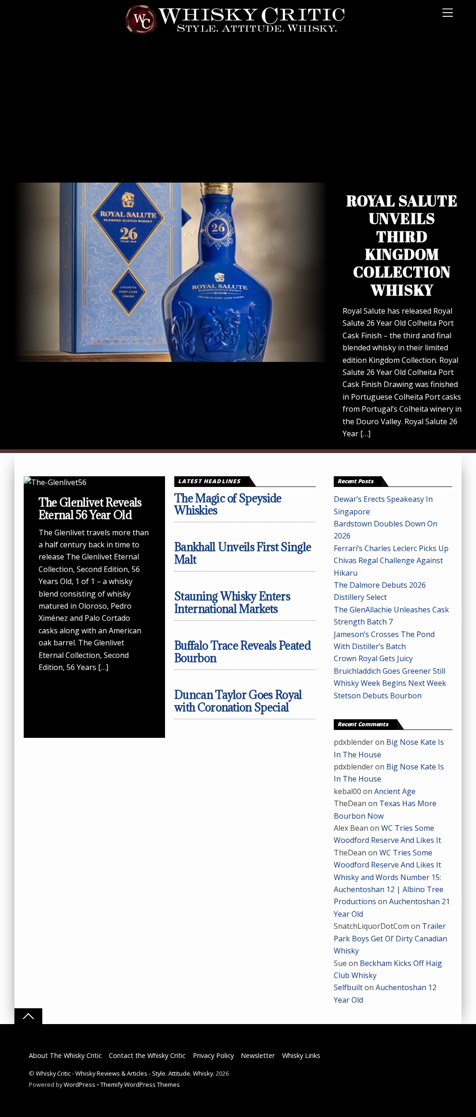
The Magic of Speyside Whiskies (228, 504)
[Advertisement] (238, 113)
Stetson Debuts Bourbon (378, 695)
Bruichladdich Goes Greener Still (389, 671)
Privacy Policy (213, 1055)
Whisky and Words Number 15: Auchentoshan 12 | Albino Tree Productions (388, 889)
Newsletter (258, 1055)
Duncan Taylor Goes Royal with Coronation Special (238, 701)
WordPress (79, 1084)
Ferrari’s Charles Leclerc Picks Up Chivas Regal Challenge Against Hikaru (391, 560)
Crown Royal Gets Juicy (373, 658)
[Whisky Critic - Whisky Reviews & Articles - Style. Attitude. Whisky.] (235, 33)
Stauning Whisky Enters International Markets (232, 602)
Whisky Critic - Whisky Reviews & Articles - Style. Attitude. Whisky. (125, 1073)
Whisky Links (301, 1055)
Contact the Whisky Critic (147, 1055)
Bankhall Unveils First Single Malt (242, 553)
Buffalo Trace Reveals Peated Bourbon (242, 651)
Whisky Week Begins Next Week (390, 683)
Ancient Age (395, 791)
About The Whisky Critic (65, 1055)
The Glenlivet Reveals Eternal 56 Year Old (90, 508)
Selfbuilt (348, 987)
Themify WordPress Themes (140, 1084)
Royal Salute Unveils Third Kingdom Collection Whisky (402, 245)
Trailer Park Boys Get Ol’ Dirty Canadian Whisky (390, 938)
